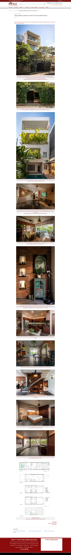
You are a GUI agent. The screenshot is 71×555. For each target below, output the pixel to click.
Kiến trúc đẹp (41, 7)
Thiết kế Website (34, 553)
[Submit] (44, 4)
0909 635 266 (20, 545)
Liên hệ (47, 7)
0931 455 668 (35, 545)
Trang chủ (11, 7)
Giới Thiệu (16, 7)
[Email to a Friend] (24, 549)
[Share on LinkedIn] (27, 549)
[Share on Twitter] (22, 549)
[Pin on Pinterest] (26, 549)
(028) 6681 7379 (14, 545)
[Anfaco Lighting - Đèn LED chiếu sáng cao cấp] (13, 4)
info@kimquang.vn (29, 547)
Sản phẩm (21, 7)
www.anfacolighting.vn (19, 547)
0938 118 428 (26, 545)
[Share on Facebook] (20, 549)
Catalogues (27, 7)
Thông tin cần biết (34, 7)
